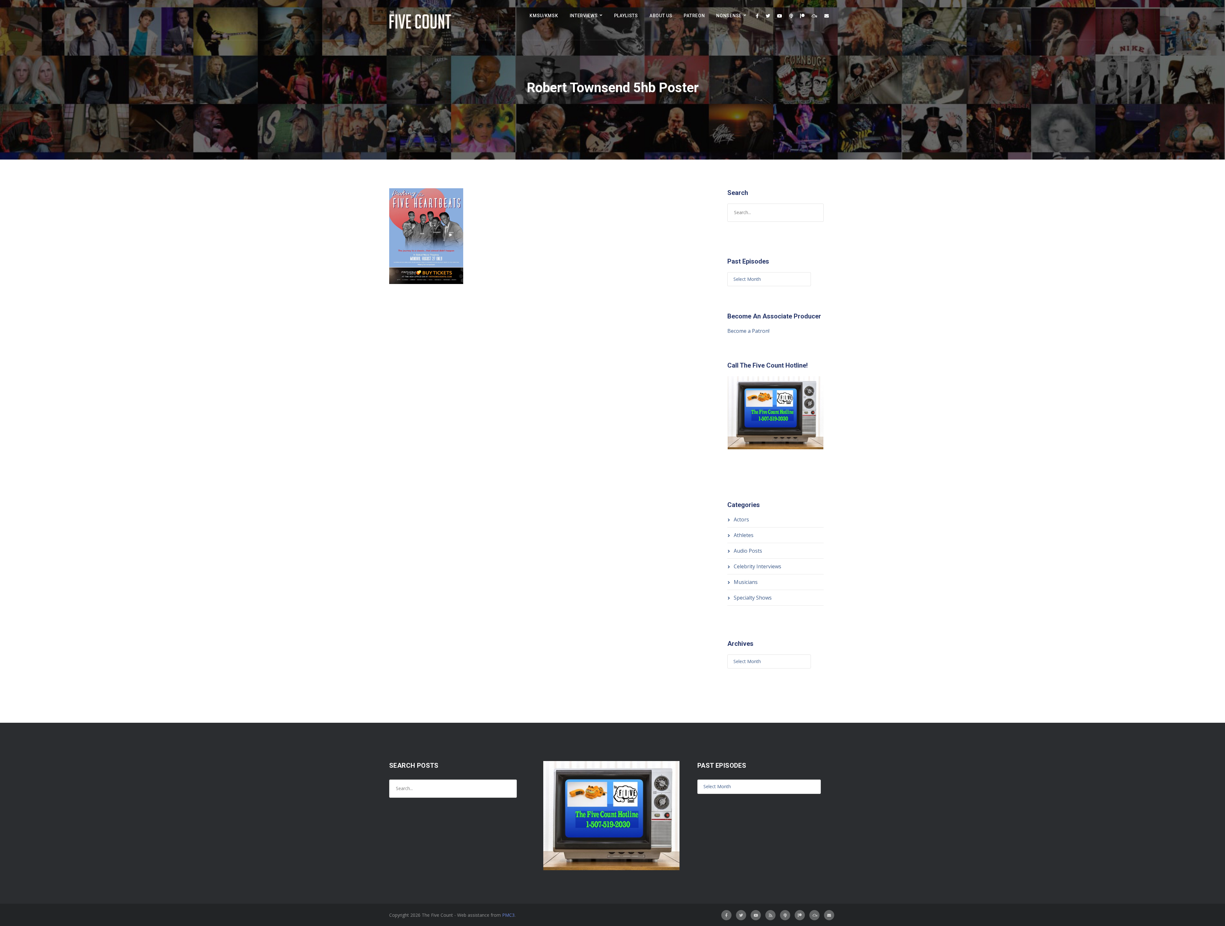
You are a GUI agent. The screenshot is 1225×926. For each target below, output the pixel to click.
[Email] (826, 16)
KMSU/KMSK (544, 15)
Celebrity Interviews (757, 566)
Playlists (626, 15)
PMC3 (508, 915)
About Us (661, 15)
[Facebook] (757, 16)
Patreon (694, 15)
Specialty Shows (753, 597)
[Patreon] (802, 16)
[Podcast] (791, 16)
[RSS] (770, 915)
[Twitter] (768, 16)
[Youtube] (780, 16)
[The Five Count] (421, 20)
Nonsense (729, 15)
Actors (741, 519)
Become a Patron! (748, 330)
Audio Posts (748, 550)
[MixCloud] (814, 16)
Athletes (744, 535)
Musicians (746, 582)
